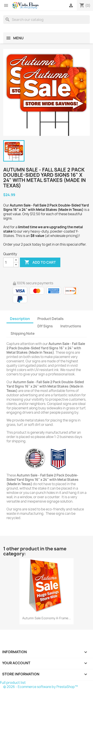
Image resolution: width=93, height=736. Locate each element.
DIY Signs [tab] (45, 326)
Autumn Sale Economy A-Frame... (46, 618)
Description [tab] (20, 318)
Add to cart (40, 262)
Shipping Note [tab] (23, 333)
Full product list (13, 682)
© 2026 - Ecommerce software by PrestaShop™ (40, 686)
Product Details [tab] (50, 318)
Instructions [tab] (70, 326)
